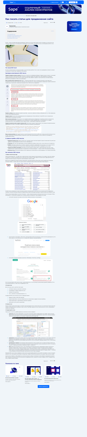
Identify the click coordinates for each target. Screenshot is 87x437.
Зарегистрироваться (43, 386)
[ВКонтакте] (51, 22)
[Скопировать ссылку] (54, 22)
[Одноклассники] (53, 22)
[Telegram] (50, 22)
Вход (66, 2)
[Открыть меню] (76, 2)
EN (62, 2)
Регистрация (72, 2)
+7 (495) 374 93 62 (54, 2)
